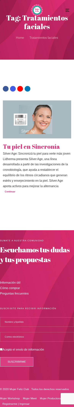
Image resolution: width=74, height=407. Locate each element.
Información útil (10, 282)
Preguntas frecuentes (14, 293)
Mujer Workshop (10, 398)
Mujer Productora (50, 398)
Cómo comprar (10, 288)
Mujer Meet (30, 398)
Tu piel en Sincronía (31, 146)
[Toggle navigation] (58, 10)
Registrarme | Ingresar (16, 403)
